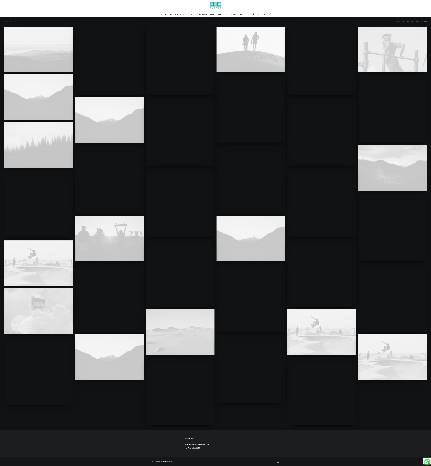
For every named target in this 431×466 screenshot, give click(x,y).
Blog (212, 14)
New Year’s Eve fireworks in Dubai (197, 444)
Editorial (410, 22)
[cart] (269, 14)
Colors (424, 22)
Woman (396, 22)
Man (402, 22)
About (241, 14)
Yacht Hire (202, 14)
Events (192, 14)
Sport (233, 14)
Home (163, 14)
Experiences (223, 14)
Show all (7, 22)
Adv (417, 22)
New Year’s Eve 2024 (177, 14)
